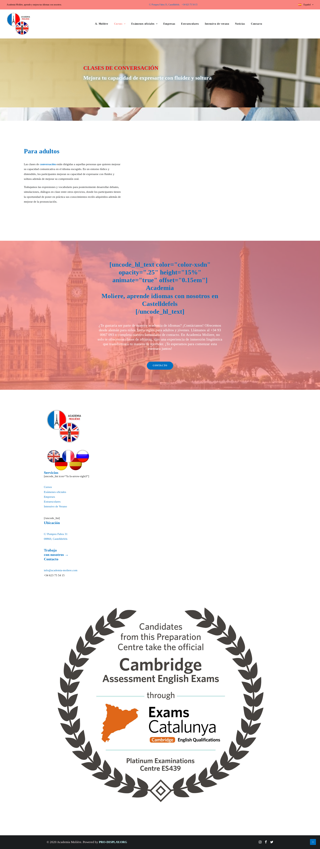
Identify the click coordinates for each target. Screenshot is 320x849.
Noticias (240, 23)
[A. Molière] (64, 426)
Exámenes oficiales (142, 23)
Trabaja (50, 550)
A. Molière (101, 23)
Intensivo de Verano (55, 506)
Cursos (118, 23)
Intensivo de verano (217, 23)
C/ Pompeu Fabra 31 (56, 534)
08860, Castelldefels (55, 538)
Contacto (256, 23)
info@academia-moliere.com (60, 570)
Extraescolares (190, 23)
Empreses (49, 496)
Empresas (169, 23)
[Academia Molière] (19, 24)
